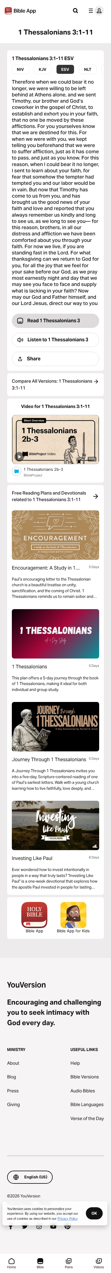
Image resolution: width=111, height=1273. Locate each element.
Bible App (34, 930)
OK (94, 1213)
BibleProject (33, 475)
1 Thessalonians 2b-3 (48, 469)
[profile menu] (95, 11)
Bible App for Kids (73, 930)
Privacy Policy (67, 1218)
